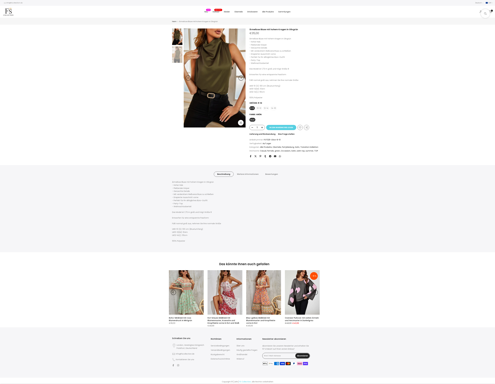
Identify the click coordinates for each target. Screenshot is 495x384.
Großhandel (242, 354)
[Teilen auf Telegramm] (270, 156)
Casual (263, 151)
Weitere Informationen (248, 174)
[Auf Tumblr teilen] (265, 156)
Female (270, 151)
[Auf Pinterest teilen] (260, 156)
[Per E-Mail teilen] (275, 156)
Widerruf (240, 359)
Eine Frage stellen (286, 134)
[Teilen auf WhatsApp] (280, 156)
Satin (297, 147)
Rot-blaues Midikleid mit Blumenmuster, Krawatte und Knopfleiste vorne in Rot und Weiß (223, 320)
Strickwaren (252, 11)
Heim (174, 21)
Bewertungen (271, 174)
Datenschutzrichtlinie (220, 359)
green (277, 151)
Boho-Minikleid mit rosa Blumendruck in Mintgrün (180, 319)
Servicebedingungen (220, 345)
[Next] (241, 78)
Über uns (240, 345)
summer (309, 151)
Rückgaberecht (218, 354)
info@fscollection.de (14, 3)
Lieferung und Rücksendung (262, 134)
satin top (301, 151)
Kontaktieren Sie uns (185, 359)
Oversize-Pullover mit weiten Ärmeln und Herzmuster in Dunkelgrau (302, 319)
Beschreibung (223, 174)
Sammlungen (284, 11)
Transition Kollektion (309, 147)
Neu (207, 11)
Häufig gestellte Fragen (247, 350)
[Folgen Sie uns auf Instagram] (178, 365)
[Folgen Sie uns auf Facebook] (173, 365)
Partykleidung (288, 147)
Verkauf (216, 11)
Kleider (227, 11)
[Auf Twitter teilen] (255, 156)
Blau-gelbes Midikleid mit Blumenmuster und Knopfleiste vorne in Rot (260, 320)
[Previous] (188, 78)
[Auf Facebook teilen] (250, 156)
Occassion (285, 151)
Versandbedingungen (220, 350)
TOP (316, 151)
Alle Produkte (268, 11)
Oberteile (238, 11)
